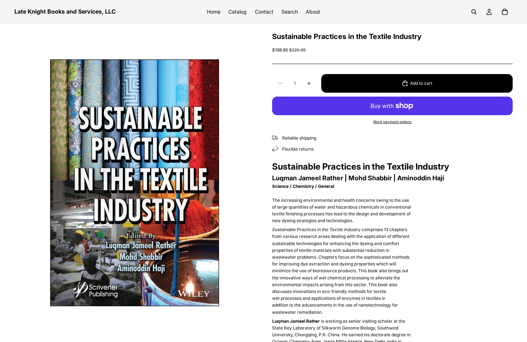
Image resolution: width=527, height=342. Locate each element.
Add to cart (421, 83)
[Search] (474, 12)
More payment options (392, 121)
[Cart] (505, 12)
